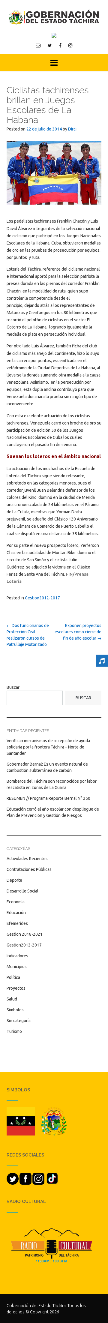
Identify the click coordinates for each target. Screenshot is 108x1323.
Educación (16, 912)
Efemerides (17, 923)
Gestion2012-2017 (42, 598)
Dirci (72, 129)
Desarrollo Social (22, 891)
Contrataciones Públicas (29, 869)
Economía (16, 901)
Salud (12, 999)
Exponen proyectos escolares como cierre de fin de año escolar (78, 631)
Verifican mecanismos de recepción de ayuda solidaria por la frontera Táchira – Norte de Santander (48, 747)
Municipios (17, 966)
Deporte (14, 880)
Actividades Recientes (27, 858)
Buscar (13, 687)
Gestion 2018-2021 (25, 934)
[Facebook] (60, 45)
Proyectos (16, 988)
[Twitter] (49, 45)
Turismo (14, 1031)
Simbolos (15, 1009)
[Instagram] (70, 45)
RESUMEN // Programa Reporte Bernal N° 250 (48, 798)
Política (13, 977)
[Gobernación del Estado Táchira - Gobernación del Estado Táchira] (54, 17)
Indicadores (17, 955)
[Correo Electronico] (38, 45)
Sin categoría (19, 1020)
